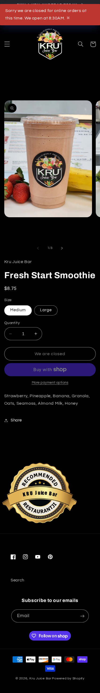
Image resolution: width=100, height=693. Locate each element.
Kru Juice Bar (40, 678)
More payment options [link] (50, 382)
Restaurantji (39, 503)
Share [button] (16, 420)
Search (17, 580)
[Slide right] (62, 248)
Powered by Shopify (68, 678)
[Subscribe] (82, 615)
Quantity (12, 323)
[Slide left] (38, 248)
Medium (18, 310)
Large (46, 310)
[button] (7, 44)
